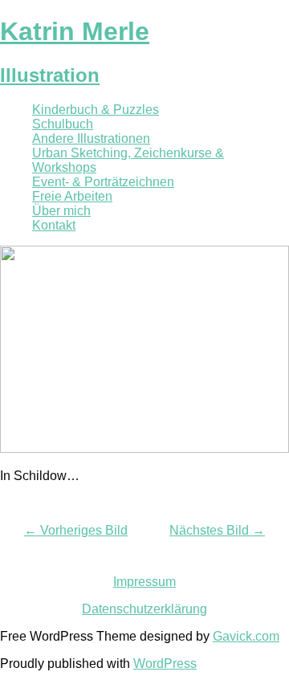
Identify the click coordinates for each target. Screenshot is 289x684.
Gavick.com (246, 636)
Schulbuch (62, 124)
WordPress (165, 663)
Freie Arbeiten (72, 196)
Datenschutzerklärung (144, 609)
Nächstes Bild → (217, 530)
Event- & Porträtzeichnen (103, 182)
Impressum (144, 581)
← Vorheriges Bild (76, 530)
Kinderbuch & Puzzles (95, 109)
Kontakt (53, 225)
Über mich (61, 211)
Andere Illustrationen (91, 138)
